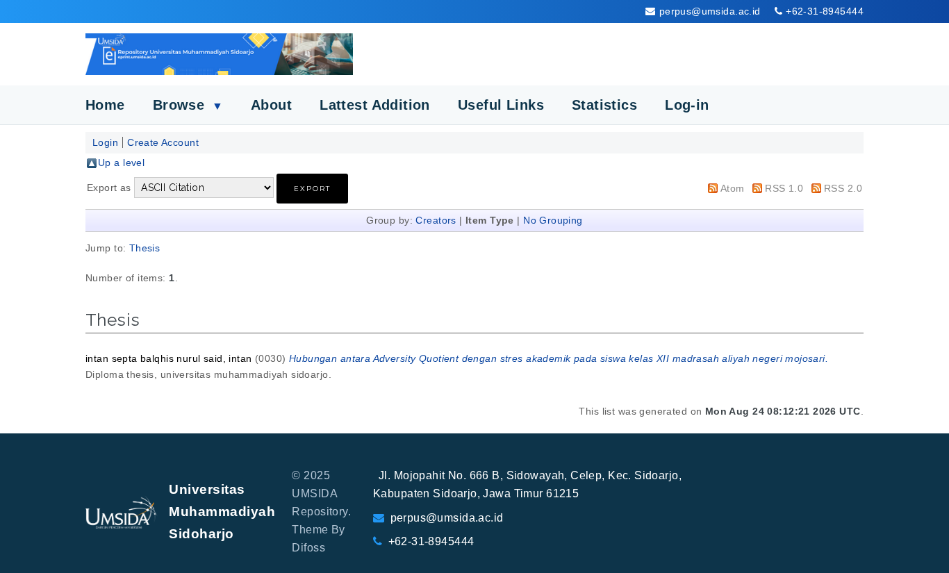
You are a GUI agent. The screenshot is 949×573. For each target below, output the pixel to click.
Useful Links (501, 105)
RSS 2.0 (843, 188)
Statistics (604, 105)
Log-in (687, 105)
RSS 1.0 (784, 188)
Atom (732, 188)
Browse (188, 105)
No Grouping (553, 220)
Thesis (144, 248)
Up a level (121, 162)
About (271, 105)
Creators (435, 220)
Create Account (163, 142)
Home (105, 105)
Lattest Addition (375, 105)
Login (105, 142)
